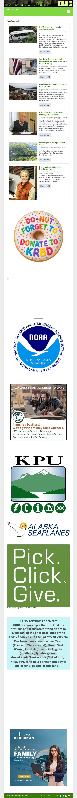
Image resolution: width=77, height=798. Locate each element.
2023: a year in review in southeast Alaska (50, 28)
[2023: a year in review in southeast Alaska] (23, 34)
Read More (45, 52)
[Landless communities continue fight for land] (23, 91)
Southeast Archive (46, 119)
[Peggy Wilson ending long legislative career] (23, 183)
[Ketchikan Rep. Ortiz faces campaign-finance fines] (23, 123)
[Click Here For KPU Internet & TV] (38, 484)
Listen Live (12, 9)
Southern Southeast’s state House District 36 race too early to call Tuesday (53, 61)
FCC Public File (45, 795)
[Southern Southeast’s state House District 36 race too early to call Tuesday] (23, 66)
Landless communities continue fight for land (53, 85)
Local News (56, 32)
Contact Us (55, 795)
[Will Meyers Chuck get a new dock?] (23, 151)
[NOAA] (38, 347)
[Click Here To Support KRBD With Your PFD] (38, 575)
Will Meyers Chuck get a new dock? (52, 143)
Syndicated (62, 32)
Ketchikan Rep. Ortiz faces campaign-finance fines (51, 113)
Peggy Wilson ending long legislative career (50, 168)
